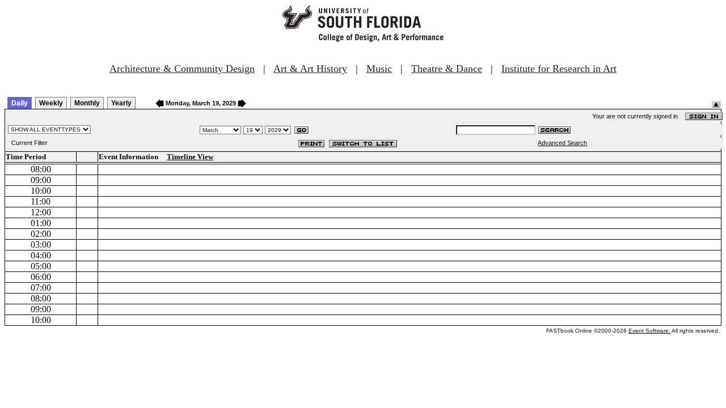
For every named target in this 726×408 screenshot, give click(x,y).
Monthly (87, 103)
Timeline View (190, 156)
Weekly (51, 103)
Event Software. (649, 331)
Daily (19, 103)
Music (379, 68)
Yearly (121, 103)
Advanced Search (562, 142)
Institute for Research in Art (559, 68)
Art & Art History (310, 68)
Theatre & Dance (446, 68)
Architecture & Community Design (182, 68)
